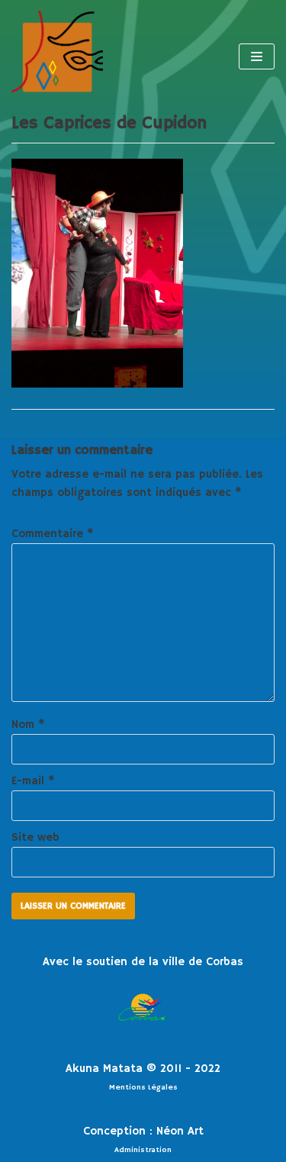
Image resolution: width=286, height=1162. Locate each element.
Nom (28, 724)
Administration (143, 1149)
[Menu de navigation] (257, 56)
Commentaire (52, 533)
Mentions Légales (143, 1087)
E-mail (33, 781)
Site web (35, 837)
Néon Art (180, 1131)
